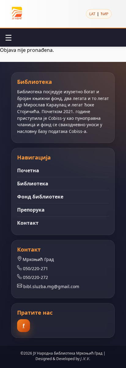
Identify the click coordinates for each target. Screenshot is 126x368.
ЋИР (104, 13)
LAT (92, 13)
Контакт (28, 223)
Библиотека (32, 183)
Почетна (28, 170)
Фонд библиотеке (40, 196)
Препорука (31, 209)
